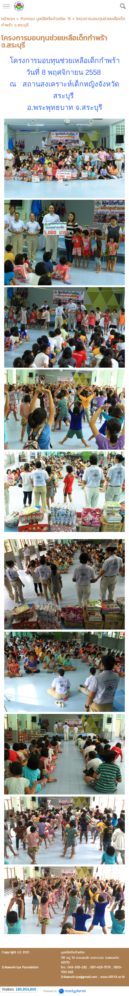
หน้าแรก (8, 19)
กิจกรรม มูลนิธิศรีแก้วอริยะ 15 (45, 19)
